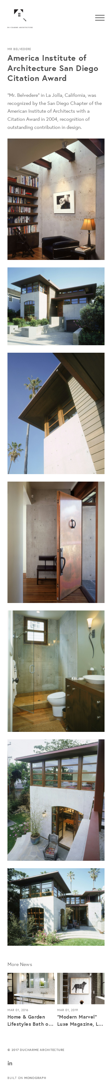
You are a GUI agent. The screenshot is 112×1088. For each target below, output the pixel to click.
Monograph (35, 1078)
